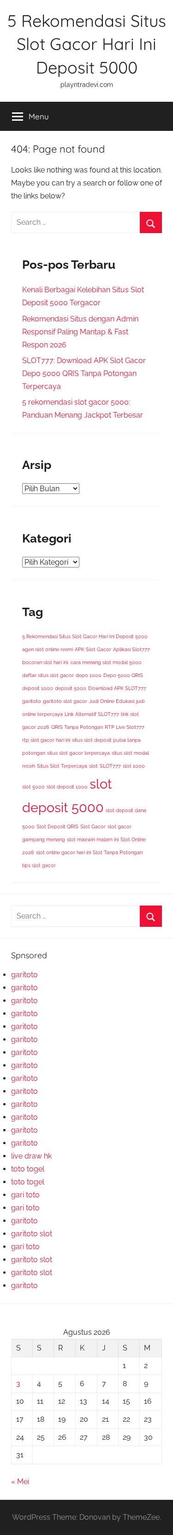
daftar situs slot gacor (48, 675)
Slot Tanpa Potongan (118, 852)
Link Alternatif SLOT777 (92, 714)
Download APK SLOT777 (117, 688)
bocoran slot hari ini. (45, 662)
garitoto (31, 701)
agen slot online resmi (47, 649)
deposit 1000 (37, 688)
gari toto (25, 1194)
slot (93, 766)
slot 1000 (134, 766)
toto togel (27, 1169)
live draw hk (31, 1156)
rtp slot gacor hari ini (46, 740)
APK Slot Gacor (93, 649)
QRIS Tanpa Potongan (77, 727)
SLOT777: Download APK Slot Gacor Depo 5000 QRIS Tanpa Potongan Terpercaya (84, 373)
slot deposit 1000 (67, 786)
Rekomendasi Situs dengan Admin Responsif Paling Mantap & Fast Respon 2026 (80, 331)
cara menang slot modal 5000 (106, 662)
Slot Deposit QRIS (57, 826)
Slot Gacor (93, 826)
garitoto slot (31, 1233)
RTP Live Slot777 (124, 727)
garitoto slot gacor (65, 701)
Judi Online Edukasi (111, 701)
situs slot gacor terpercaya (78, 753)
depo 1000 (88, 675)
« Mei (20, 1481)
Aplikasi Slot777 (131, 649)
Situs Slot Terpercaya (62, 766)
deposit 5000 (70, 688)
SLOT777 (110, 766)
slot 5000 (33, 786)
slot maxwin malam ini (93, 839)
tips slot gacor (39, 865)
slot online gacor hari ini (63, 852)
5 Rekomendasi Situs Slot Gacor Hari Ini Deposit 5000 (86, 44)
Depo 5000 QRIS (123, 675)
